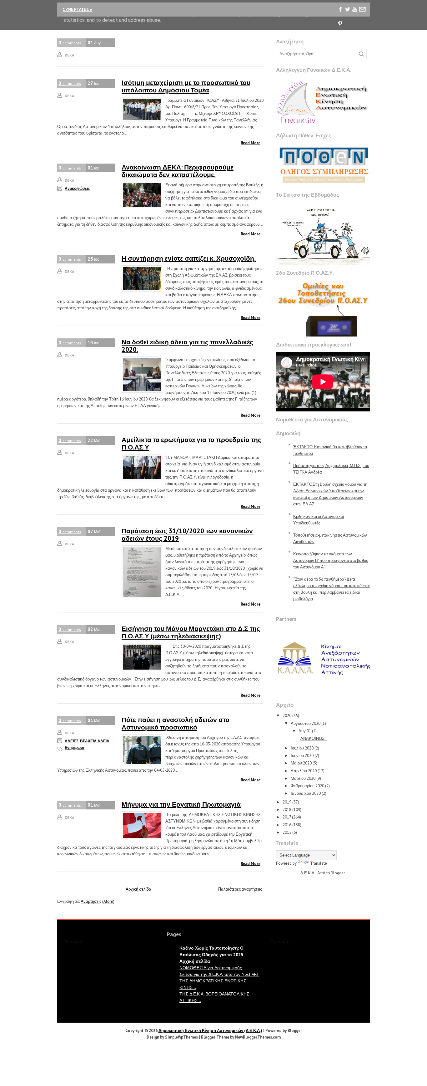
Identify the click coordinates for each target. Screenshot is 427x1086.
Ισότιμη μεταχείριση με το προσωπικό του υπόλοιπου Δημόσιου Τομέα (186, 86)
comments (69, 43)
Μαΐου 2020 (301, 763)
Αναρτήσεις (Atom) (97, 901)
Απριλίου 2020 (304, 771)
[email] (362, 9)
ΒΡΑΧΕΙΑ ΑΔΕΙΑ (94, 741)
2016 (287, 825)
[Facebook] (340, 9)
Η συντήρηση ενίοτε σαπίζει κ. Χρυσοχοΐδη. (189, 258)
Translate (318, 863)
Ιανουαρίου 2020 (306, 793)
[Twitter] (347, 9)
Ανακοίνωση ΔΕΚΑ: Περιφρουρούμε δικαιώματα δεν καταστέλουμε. (178, 171)
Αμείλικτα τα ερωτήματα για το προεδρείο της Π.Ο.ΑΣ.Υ (191, 443)
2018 (287, 809)
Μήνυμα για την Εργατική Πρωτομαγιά (181, 804)
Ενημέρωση (75, 747)
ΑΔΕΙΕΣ (71, 741)
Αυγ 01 (305, 731)
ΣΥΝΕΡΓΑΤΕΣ (77, 9)
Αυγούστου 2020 (305, 723)
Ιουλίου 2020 (302, 748)
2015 (287, 832)
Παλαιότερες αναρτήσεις (240, 889)
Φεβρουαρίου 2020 (307, 786)
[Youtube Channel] (355, 9)
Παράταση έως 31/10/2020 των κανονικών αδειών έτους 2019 (187, 535)
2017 (287, 817)
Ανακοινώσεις (77, 188)
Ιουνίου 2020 (302, 755)
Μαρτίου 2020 (303, 778)
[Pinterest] (340, 24)
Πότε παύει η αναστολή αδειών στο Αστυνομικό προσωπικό (175, 723)
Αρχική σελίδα (138, 889)
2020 (287, 715)
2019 (287, 802)
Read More (250, 142)
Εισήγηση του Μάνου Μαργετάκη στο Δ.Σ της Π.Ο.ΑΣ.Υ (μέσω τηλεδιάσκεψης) (191, 632)
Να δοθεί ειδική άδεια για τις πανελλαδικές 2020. (187, 346)
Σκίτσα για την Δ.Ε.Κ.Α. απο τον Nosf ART (219, 974)
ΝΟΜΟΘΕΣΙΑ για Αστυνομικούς (210, 968)
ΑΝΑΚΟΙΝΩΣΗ (313, 738)
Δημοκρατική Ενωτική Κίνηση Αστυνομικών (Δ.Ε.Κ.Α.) (210, 1030)
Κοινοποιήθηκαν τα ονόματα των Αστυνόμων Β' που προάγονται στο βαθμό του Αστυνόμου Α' (330, 560)
